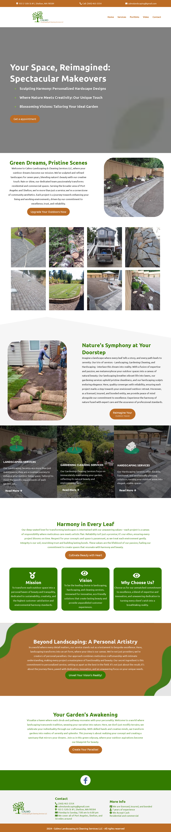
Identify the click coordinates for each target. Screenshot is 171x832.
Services (122, 17)
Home (111, 17)
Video (146, 17)
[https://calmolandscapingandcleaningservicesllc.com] (47, 17)
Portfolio (134, 17)
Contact (157, 17)
